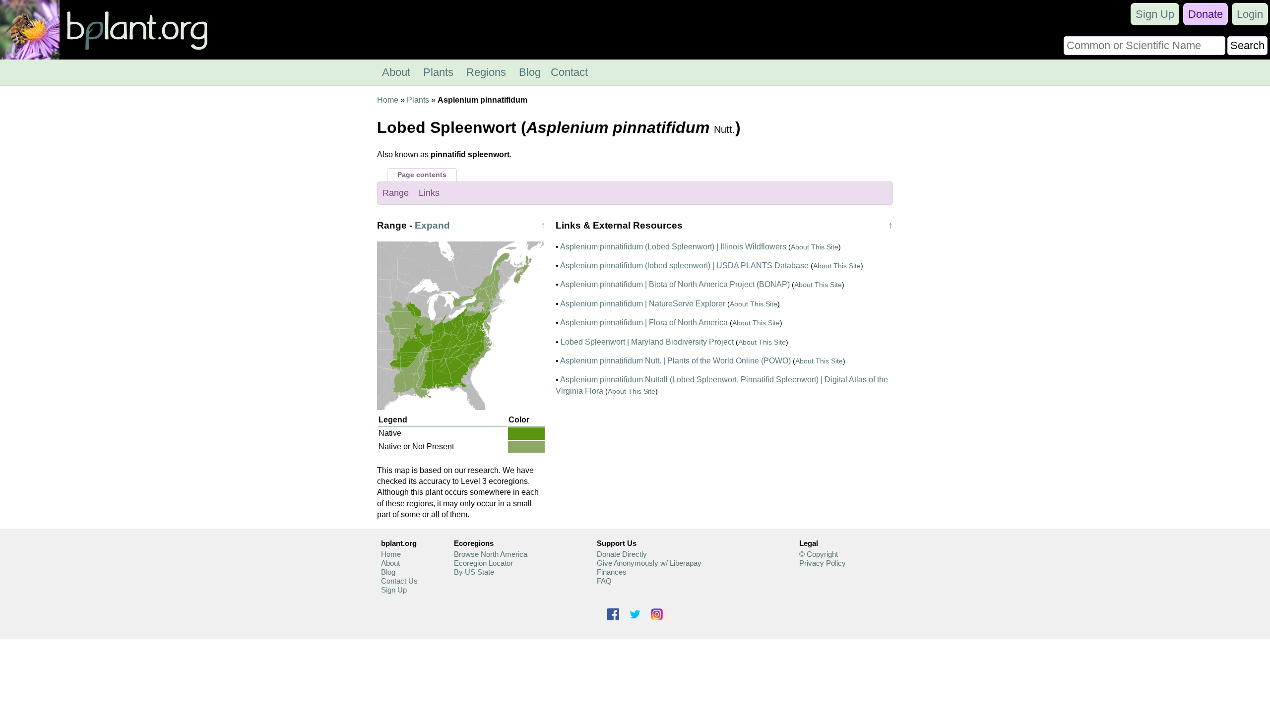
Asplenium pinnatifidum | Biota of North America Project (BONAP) (675, 284)
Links (429, 193)
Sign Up (1155, 14)
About (396, 72)
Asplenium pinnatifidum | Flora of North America (644, 322)
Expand (432, 225)
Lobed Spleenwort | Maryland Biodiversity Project (647, 342)
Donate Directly (622, 554)
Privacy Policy (822, 563)
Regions (486, 72)
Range (395, 193)
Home (387, 100)
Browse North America (490, 554)
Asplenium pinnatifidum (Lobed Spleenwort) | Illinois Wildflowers (673, 246)
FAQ (604, 581)
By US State (474, 572)
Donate (1205, 14)
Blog (530, 72)
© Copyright (818, 554)
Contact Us (399, 581)
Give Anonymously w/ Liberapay (649, 563)
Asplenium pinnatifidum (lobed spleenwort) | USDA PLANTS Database (684, 265)
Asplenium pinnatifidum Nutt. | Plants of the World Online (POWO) (675, 361)
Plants (438, 72)
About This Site (814, 247)
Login (1250, 14)
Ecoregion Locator (483, 563)
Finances (612, 572)
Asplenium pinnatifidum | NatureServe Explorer (642, 303)
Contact (569, 72)
